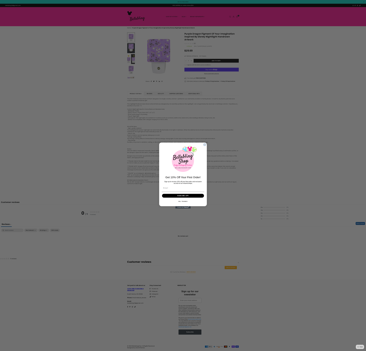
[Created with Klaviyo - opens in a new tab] (183, 207)
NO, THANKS (183, 201)
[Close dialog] (205, 144)
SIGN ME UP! (183, 195)
